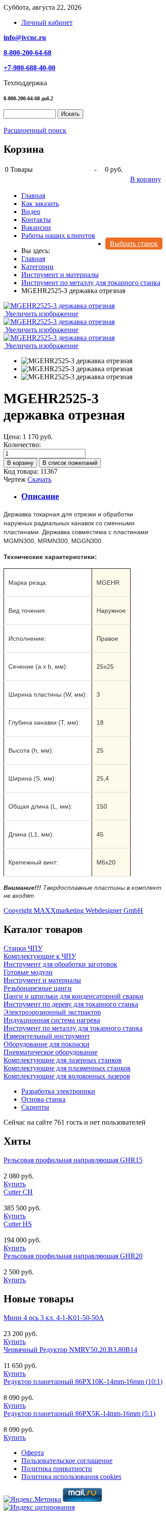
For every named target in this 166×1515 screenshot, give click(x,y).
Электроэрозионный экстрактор (52, 1012)
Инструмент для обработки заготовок (60, 964)
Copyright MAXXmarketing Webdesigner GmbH (73, 910)
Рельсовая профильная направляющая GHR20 (73, 1256)
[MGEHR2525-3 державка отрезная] (76, 361)
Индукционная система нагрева (52, 1020)
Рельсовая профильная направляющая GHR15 (73, 1160)
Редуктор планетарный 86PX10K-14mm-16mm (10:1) (83, 1381)
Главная (33, 195)
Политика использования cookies (71, 1476)
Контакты (36, 219)
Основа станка (43, 1099)
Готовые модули (28, 972)
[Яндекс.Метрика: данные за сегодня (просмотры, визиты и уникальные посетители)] (32, 1499)
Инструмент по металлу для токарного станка (73, 1028)
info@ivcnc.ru (25, 37)
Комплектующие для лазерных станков (63, 1060)
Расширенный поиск (35, 130)
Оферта (32, 1452)
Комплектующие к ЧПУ (40, 956)
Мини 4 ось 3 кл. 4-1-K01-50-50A (54, 1317)
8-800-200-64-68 (27, 52)
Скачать (39, 479)
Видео (30, 211)
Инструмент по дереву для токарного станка (71, 1004)
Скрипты (35, 1107)
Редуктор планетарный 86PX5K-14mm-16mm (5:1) (79, 1413)
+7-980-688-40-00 (29, 67)
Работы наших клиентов (58, 235)
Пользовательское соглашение (66, 1460)
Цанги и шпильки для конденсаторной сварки (73, 996)
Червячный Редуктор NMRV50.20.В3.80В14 (70, 1349)
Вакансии (36, 227)
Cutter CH (18, 1192)
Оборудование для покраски (46, 1044)
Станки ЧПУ (23, 948)
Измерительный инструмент (47, 1036)
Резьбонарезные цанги (38, 988)
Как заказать (40, 203)
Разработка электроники (58, 1091)
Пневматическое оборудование (50, 1052)
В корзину (145, 179)
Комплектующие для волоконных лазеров (67, 1076)
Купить (15, 1184)
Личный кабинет (47, 22)
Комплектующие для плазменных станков (67, 1068)
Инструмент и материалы (42, 980)
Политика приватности (56, 1468)
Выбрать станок (134, 243)
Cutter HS (18, 1224)
